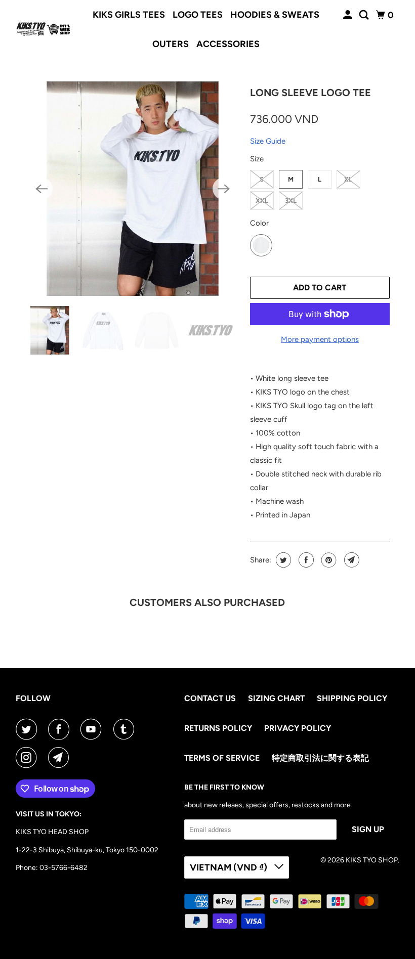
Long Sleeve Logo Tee (310, 92)
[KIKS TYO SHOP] (43, 29)
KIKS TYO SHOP (372, 860)
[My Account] (348, 15)
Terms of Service (222, 758)
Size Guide (267, 141)
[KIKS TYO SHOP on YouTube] (93, 729)
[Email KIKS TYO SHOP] (60, 757)
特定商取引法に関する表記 (320, 758)
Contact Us (210, 698)
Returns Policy (218, 728)
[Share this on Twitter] (282, 560)
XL (348, 179)
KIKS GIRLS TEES (129, 14)
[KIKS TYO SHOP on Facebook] (60, 729)
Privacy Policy (297, 728)
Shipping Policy (352, 698)
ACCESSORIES (228, 44)
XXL (262, 200)
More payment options (320, 339)
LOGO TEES (198, 14)
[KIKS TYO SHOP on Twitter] (28, 729)
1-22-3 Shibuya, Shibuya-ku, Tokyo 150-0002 (87, 850)
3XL (291, 200)
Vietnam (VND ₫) (229, 867)
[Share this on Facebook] (305, 560)
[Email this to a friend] (350, 560)
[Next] (224, 189)
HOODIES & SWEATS (274, 14)
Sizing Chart (276, 698)
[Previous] (41, 189)
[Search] (364, 15)
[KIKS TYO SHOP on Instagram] (28, 757)
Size (257, 158)
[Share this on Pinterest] (328, 560)
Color (259, 223)
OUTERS (170, 44)
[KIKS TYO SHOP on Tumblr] (126, 729)
